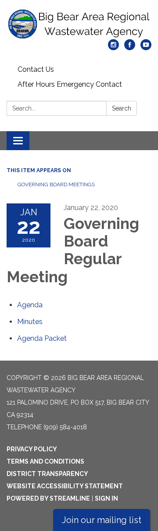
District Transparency (47, 473)
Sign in (106, 498)
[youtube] (145, 48)
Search (121, 108)
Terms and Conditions (45, 461)
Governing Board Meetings (56, 184)
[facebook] (129, 48)
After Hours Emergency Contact (70, 84)
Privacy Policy (32, 449)
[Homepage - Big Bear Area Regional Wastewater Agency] (79, 24)
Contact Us (36, 69)
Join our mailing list (101, 520)
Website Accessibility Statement (65, 486)
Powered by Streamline (48, 498)
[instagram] (113, 48)
